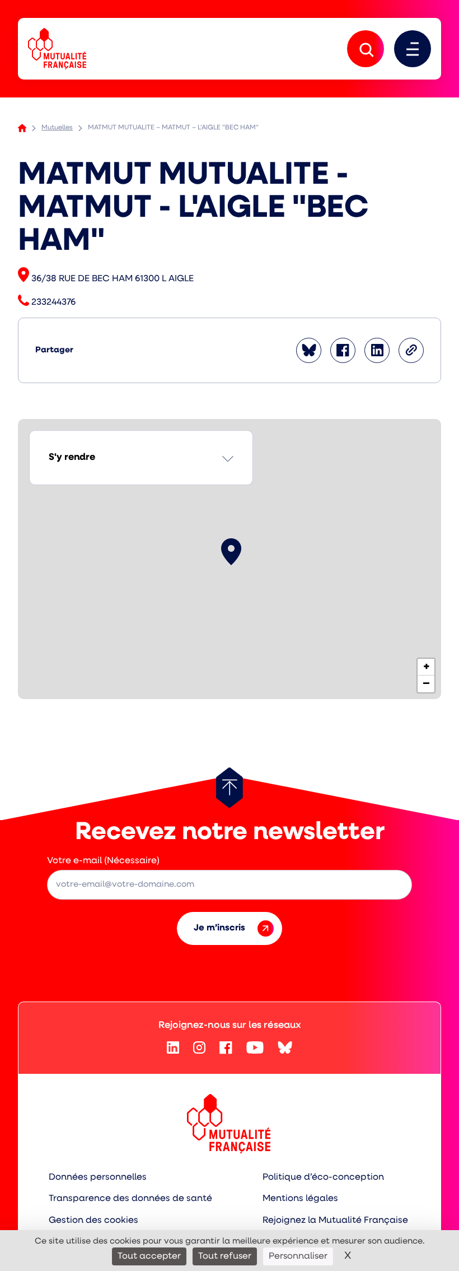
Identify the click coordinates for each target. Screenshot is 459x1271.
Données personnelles (98, 1177)
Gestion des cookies (93, 1220)
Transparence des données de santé (130, 1198)
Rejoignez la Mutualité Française (335, 1220)
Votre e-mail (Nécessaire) (103, 860)
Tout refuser (224, 1256)
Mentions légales (300, 1198)
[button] (231, 551)
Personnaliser (298, 1256)
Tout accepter (149, 1256)
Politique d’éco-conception (323, 1177)
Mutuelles (57, 127)
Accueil (22, 128)
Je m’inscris (219, 928)
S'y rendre (72, 457)
